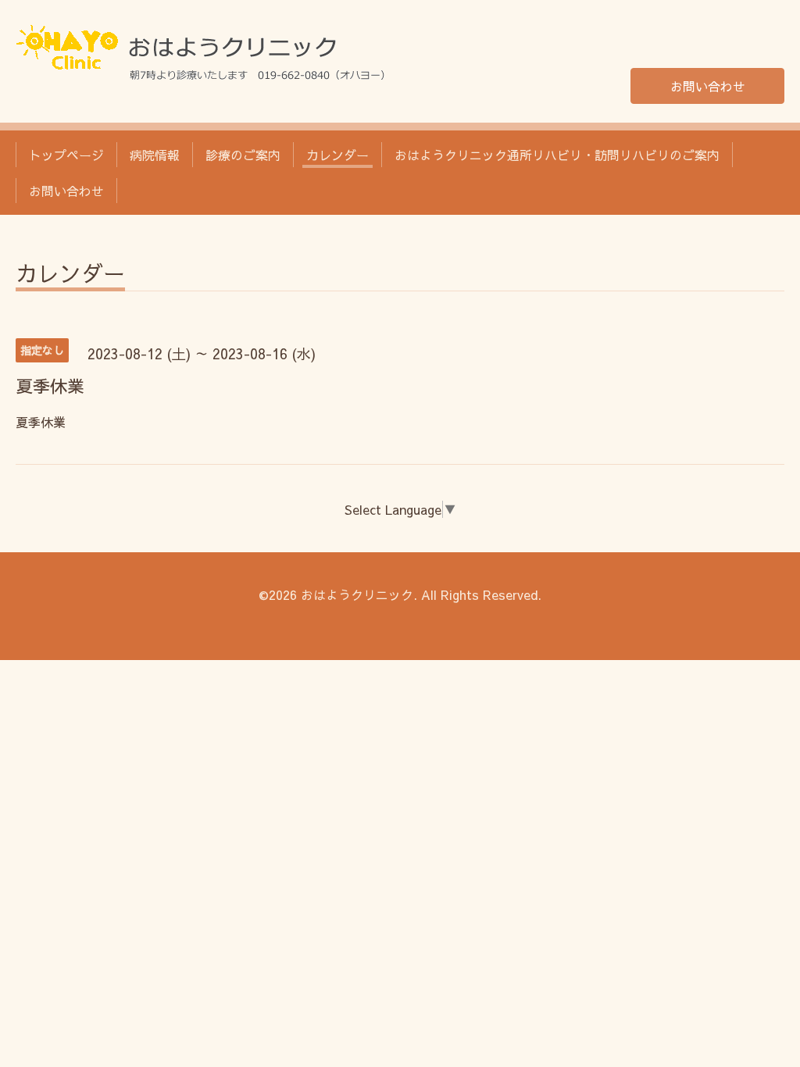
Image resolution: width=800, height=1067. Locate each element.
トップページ (66, 154)
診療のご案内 (242, 154)
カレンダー (337, 154)
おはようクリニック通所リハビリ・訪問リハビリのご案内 (557, 154)
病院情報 (155, 154)
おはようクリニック (357, 594)
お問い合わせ (707, 86)
